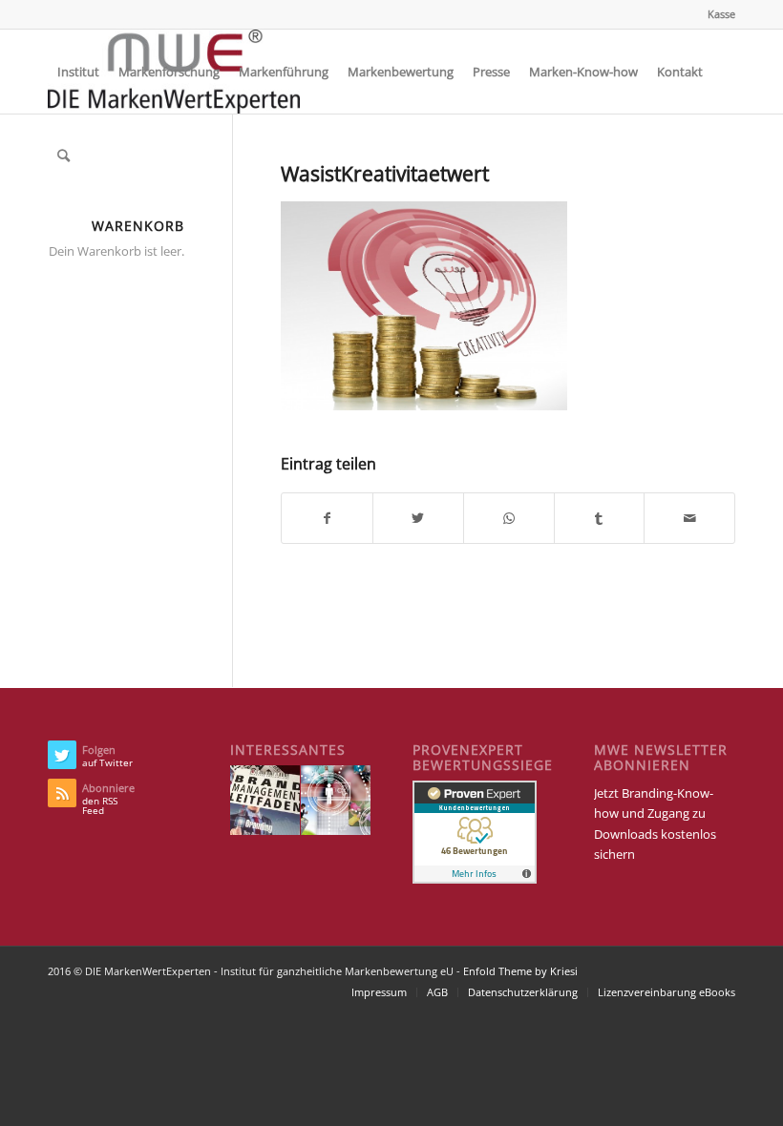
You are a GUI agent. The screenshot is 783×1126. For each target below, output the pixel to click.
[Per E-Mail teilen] (689, 518)
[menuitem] (716, 14)
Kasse (721, 14)
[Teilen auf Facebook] (327, 518)
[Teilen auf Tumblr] (600, 518)
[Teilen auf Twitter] (418, 518)
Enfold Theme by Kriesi (520, 971)
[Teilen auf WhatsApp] (509, 518)
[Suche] (63, 156)
